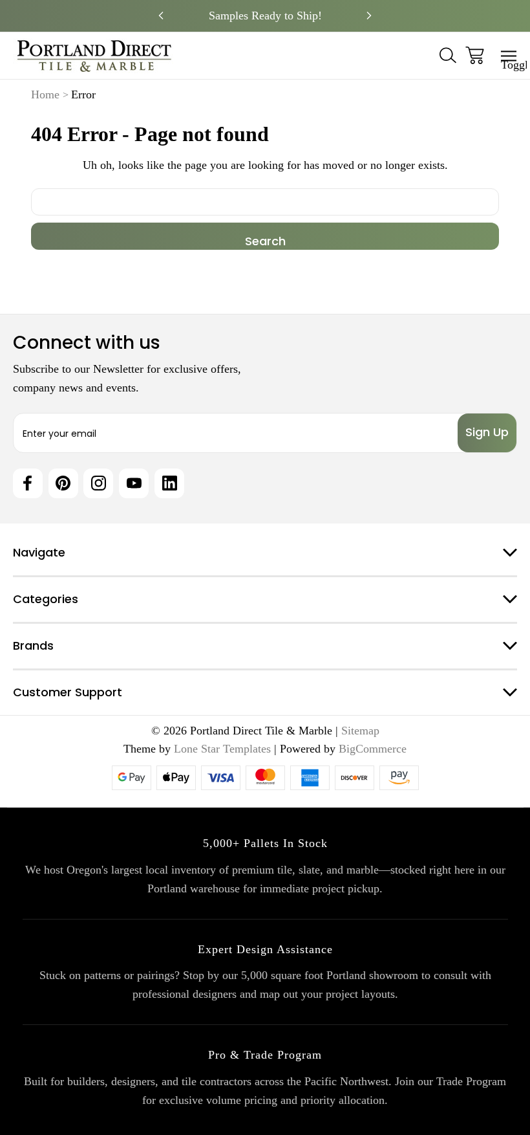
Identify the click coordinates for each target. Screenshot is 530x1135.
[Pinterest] (63, 483)
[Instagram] (98, 483)
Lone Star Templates (222, 748)
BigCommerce (373, 748)
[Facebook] (28, 483)
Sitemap (360, 730)
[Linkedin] (169, 483)
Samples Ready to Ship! (265, 15)
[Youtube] (134, 483)
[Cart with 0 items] (474, 55)
